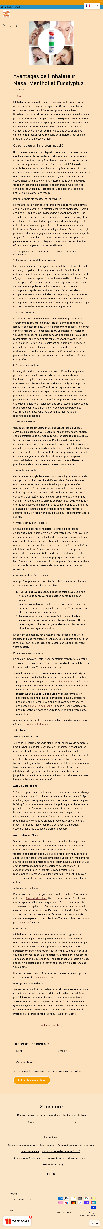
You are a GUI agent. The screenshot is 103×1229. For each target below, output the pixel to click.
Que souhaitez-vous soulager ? (22, 1145)
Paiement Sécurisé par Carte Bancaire (75, 1145)
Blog (61, 1164)
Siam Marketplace (70, 1213)
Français (16, 1216)
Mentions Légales (55, 1158)
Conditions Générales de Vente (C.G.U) (61, 1151)
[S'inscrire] (74, 1123)
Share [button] (19, 96)
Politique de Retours (77, 1158)
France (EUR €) (18, 1200)
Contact (51, 1145)
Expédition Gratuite (30, 1151)
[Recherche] (3, 24)
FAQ (42, 1145)
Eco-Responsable (47, 1164)
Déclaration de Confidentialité (29, 1158)
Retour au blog (53, 1025)
